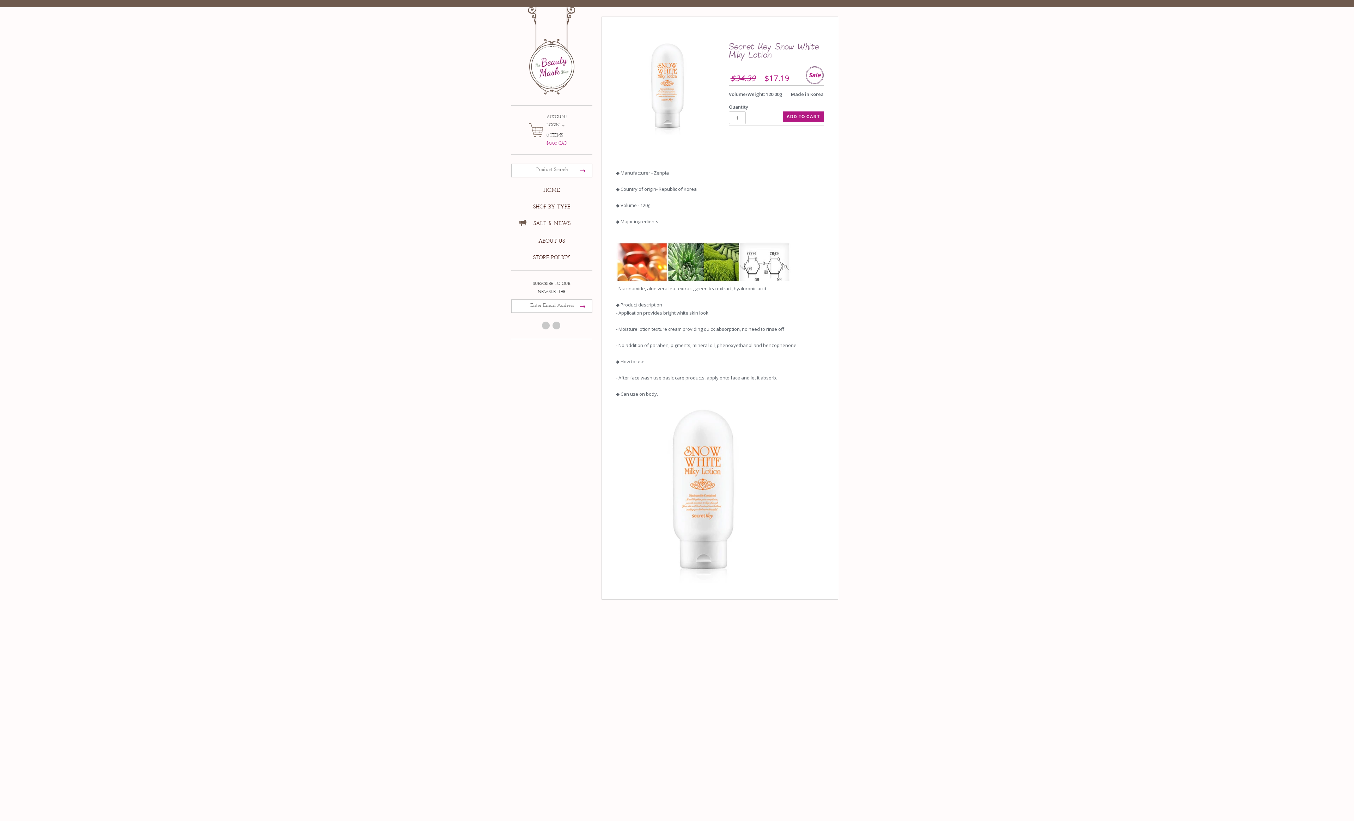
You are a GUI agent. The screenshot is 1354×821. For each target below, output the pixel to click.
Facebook (546, 325)
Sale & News (552, 223)
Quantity (738, 107)
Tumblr (556, 325)
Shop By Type (552, 207)
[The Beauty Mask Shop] (551, 45)
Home (551, 190)
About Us (551, 241)
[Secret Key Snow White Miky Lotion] (668, 88)
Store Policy (551, 258)
